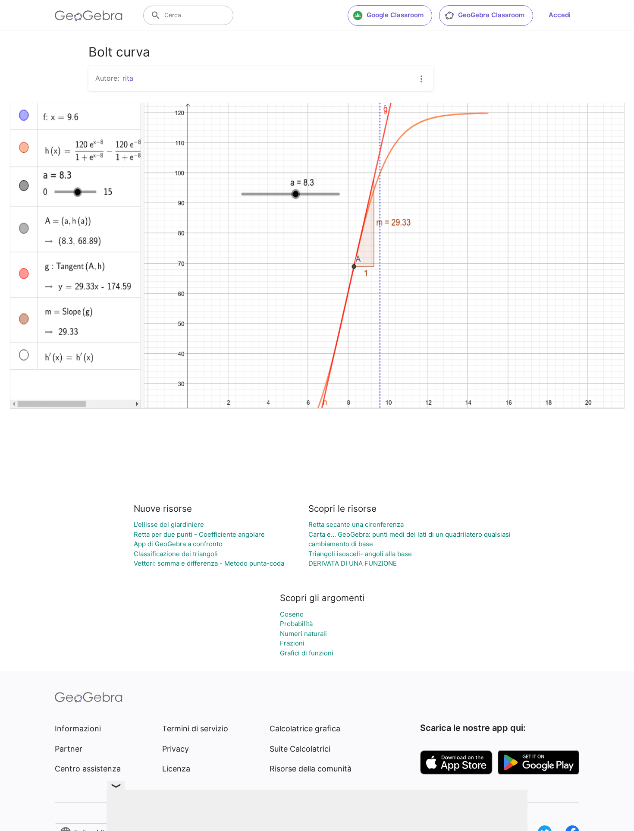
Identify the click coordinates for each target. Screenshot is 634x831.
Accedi (560, 15)
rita (127, 78)
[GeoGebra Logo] (88, 15)
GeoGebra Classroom (491, 15)
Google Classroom (395, 15)
